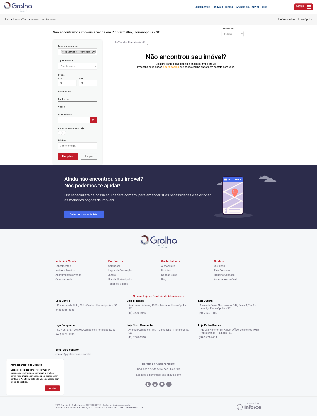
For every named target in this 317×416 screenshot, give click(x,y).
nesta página (171, 67)
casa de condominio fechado (44, 19)
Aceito (52, 388)
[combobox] (77, 51)
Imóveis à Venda (20, 19)
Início (7, 19)
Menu (300, 6)
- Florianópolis (295, 19)
